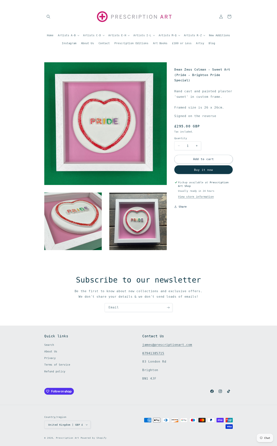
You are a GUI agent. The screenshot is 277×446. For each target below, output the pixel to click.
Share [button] (183, 206)
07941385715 (153, 353)
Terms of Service (57, 364)
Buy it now (203, 170)
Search (49, 344)
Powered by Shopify (94, 438)
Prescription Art (67, 438)
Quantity (180, 138)
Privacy (50, 358)
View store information (196, 196)
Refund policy (54, 371)
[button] (48, 16)
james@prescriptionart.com (167, 345)
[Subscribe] (168, 307)
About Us (50, 351)
